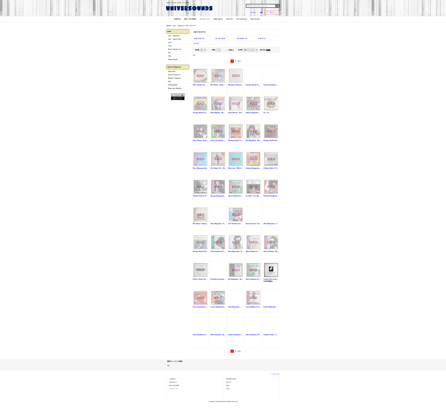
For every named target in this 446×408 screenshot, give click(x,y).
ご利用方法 (172, 379)
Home (227, 388)
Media (227, 385)
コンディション (173, 388)
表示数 (197, 50)
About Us (228, 382)
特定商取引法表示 (231, 379)
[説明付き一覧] (274, 50)
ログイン (253, 12)
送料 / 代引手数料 (174, 385)
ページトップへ (275, 374)
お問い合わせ (173, 382)
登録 (261, 12)
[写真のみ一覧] (268, 50)
